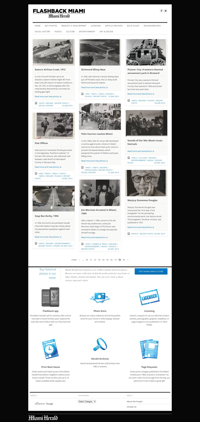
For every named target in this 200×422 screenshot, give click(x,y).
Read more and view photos (48, 96)
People (58, 31)
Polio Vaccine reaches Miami (97, 133)
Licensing (96, 26)
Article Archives (114, 26)
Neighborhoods (152, 26)
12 (95, 259)
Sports (57, 246)
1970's (41, 103)
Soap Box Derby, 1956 (47, 215)
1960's (101, 94)
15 (107, 259)
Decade (49, 103)
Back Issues (133, 26)
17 (115, 259)
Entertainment (87, 31)
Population (91, 170)
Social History (42, 31)
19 (124, 259)
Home (38, 26)
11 (91, 259)
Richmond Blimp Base (93, 69)
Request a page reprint (73, 26)
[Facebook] (161, 11)
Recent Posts (61, 103)
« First (73, 259)
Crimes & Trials (100, 244)
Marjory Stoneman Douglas (142, 200)
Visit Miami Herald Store (151, 271)
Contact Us (131, 406)
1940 (87, 94)
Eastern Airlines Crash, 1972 (50, 69)
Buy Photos (51, 26)
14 (103, 259)
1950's (94, 94)
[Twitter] (165, 11)
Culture (70, 31)
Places (88, 96)
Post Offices (41, 143)
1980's (41, 176)
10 (87, 259)
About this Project (134, 401)
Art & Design (106, 31)
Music (151, 160)
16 (111, 259)
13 (99, 259)
